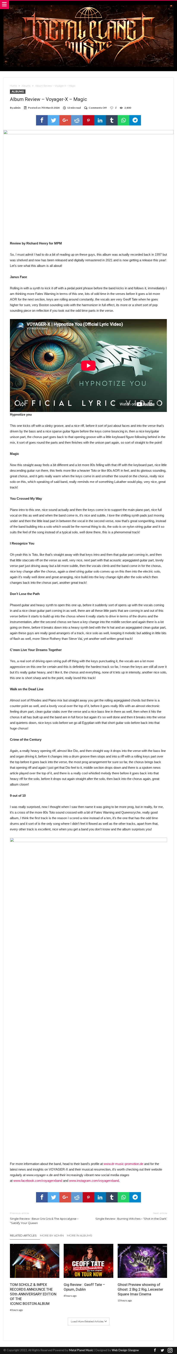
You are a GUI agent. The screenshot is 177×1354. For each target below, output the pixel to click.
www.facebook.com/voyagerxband (37, 1180)
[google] (65, 120)
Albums (26, 85)
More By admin (52, 1235)
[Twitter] (162, 1350)
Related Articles (23, 1235)
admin (17, 107)
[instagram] (170, 1350)
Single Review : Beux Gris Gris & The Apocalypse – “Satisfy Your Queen (44, 1218)
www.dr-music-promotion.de (123, 1164)
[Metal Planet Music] (88, 5)
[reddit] (77, 120)
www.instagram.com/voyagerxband (94, 1180)
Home (13, 85)
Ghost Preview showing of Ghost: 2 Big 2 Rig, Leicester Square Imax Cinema (140, 1289)
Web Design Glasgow (125, 1350)
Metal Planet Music (81, 1350)
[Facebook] (155, 1350)
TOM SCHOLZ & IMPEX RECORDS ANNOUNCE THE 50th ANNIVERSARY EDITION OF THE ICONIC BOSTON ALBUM (33, 1294)
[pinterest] (88, 120)
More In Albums (79, 1235)
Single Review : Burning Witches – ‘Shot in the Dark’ (131, 1216)
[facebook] (42, 120)
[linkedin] (100, 120)
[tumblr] (112, 120)
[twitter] (53, 120)
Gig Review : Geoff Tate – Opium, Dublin (84, 1286)
